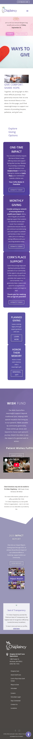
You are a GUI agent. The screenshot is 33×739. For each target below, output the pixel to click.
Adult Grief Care (16, 675)
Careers (13, 693)
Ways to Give (15, 685)
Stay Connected (15, 701)
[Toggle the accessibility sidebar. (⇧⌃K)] (28, 734)
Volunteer (14, 688)
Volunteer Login (16, 697)
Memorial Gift (17, 373)
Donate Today (16, 190)
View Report (16, 563)
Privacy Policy (22, 734)
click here (16, 629)
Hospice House (12, 171)
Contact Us (14, 704)
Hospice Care (15, 671)
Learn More (16, 337)
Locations (14, 708)
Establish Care (23, 2)
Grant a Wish (16, 455)
